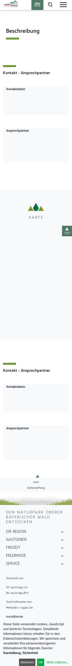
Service (13, 563)
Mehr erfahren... (58, 662)
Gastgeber (16, 539)
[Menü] (63, 5)
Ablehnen (27, 662)
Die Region (16, 531)
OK (40, 662)
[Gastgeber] (62, 541)
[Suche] (50, 5)
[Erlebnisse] (62, 557)
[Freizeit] (62, 549)
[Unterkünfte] (37, 5)
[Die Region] (62, 533)
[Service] (62, 565)
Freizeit (13, 547)
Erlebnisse (16, 555)
